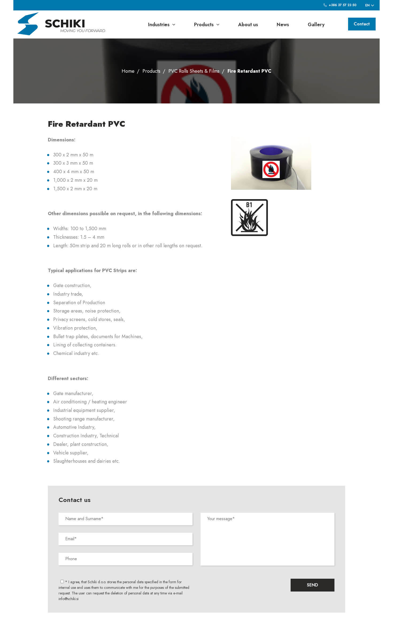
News (283, 24)
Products (204, 24)
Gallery (316, 24)
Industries (158, 24)
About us (248, 24)
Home (128, 71)
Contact (362, 24)
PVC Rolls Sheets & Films (193, 71)
